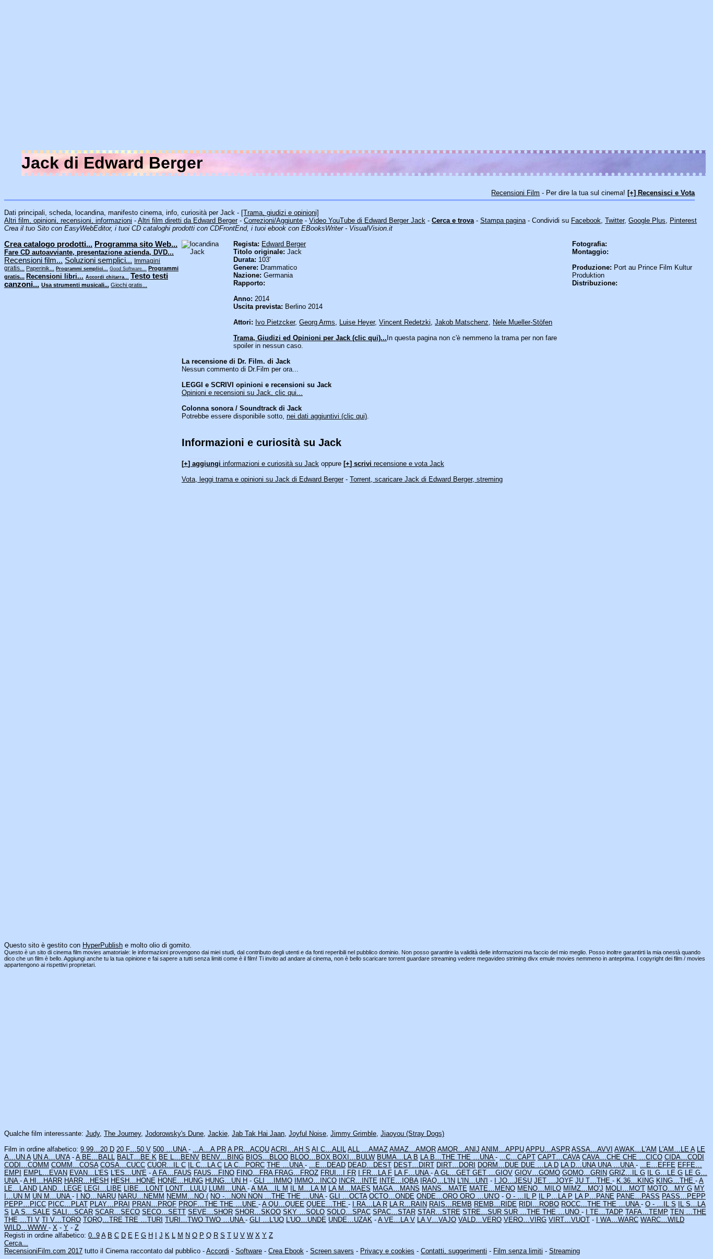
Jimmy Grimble (353, 1133)
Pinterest (683, 220)
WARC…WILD (662, 1220)
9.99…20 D (97, 1149)
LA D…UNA (579, 1165)
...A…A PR (209, 1149)
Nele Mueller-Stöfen (522, 322)
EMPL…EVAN (45, 1173)
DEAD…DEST (369, 1165)
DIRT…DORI (456, 1165)
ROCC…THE (582, 1204)
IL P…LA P (556, 1196)
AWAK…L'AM (635, 1149)
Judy (93, 1133)
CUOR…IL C (166, 1165)
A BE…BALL (95, 1157)
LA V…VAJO (436, 1220)
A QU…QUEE (283, 1204)
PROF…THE (199, 1204)
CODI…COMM (26, 1165)
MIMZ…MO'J (583, 1188)
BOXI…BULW (353, 1157)
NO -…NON (229, 1196)
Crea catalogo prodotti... (48, 244)
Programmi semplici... (82, 268)
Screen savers (332, 1251)
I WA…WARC (617, 1220)
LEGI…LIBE (103, 1188)
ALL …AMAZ (368, 1149)
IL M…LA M (308, 1188)
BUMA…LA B (397, 1157)
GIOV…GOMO (537, 1173)
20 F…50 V (133, 1149)
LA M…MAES (349, 1188)
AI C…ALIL (329, 1149)
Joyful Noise (307, 1133)
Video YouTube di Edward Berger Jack (367, 220)
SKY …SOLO (304, 1212)
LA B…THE (438, 1157)
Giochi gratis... (129, 285)
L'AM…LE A (677, 1149)
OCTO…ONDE (391, 1196)
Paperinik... (40, 268)
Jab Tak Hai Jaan (258, 1133)
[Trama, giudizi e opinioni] (280, 213)
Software (248, 1251)
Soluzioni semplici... (98, 260)
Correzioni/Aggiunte (273, 220)
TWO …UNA (225, 1220)
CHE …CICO (642, 1157)
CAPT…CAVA (559, 1157)
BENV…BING (222, 1157)
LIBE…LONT (143, 1188)
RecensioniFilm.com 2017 (43, 1251)
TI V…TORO (61, 1220)
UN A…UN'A (51, 1157)
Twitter (614, 220)
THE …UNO (561, 1212)
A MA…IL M (269, 1188)
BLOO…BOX (311, 1157)
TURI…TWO (185, 1220)
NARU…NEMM (141, 1196)
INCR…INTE (358, 1180)
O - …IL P (521, 1196)
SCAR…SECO (117, 1212)
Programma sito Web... (135, 244)
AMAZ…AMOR (412, 1149)
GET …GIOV (492, 1173)
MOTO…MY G (669, 1188)
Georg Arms (317, 322)
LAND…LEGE (60, 1188)
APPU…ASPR (548, 1149)
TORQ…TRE (104, 1220)
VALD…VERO (480, 1220)
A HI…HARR (42, 1180)
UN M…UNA (52, 1196)
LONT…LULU (186, 1188)
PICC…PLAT (68, 1204)
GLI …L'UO (266, 1220)
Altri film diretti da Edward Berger (187, 220)
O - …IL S (660, 1204)
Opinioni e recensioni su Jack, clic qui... (242, 393)
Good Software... (128, 268)
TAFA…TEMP (646, 1212)
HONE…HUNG (180, 1180)
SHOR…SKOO (258, 1212)
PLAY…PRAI (110, 1204)
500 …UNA (170, 1149)
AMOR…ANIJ (458, 1149)
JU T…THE (593, 1180)
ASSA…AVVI (592, 1149)
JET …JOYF (553, 1180)
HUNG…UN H (226, 1180)
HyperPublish (102, 945)
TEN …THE (688, 1212)
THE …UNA (476, 1157)
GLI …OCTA (348, 1196)
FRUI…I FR (338, 1173)
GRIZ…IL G (627, 1173)
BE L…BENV (179, 1157)
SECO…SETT (164, 1212)
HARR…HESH (86, 1180)
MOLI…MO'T (625, 1188)
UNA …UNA (617, 1165)
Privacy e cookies (387, 1251)
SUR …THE (523, 1212)
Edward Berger (284, 244)
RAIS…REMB (450, 1204)
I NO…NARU (96, 1196)
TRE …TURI (144, 1220)
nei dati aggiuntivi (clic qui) (327, 416)
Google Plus (647, 220)
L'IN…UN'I (472, 1180)
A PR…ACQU (248, 1149)
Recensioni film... (33, 260)
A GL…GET (453, 1173)
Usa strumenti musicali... (75, 285)
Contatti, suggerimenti (454, 1251)
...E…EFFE (657, 1165)
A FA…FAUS (172, 1173)
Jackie (218, 1133)
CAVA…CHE (602, 1157)
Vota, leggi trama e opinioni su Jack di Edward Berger (262, 479)
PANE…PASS (638, 1196)
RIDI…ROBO (539, 1204)
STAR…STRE (439, 1212)
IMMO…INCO (315, 1180)
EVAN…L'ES (89, 1173)
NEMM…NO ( (187, 1196)
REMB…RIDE (495, 1204)
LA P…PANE (594, 1196)
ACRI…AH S (290, 1149)
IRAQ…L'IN (437, 1180)
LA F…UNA (412, 1173)
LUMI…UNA (228, 1188)
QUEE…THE (327, 1204)
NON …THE (267, 1196)
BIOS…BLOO (267, 1157)
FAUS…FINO (214, 1173)
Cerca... (16, 1243)
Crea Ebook (286, 1251)
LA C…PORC (244, 1165)
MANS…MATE (444, 1188)
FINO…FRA (255, 1173)
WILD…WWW (26, 1227)
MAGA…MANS (396, 1188)
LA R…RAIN (408, 1204)
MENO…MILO (539, 1188)
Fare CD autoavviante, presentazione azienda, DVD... (89, 252)
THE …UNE (239, 1204)
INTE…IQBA (398, 1180)
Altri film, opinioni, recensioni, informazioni (68, 220)
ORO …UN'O (480, 1196)
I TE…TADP (604, 1212)
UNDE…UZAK (350, 1220)
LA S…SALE (30, 1212)
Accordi (217, 1251)
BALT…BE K (137, 1157)
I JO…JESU (513, 1180)
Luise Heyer (357, 322)
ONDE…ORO (438, 1196)
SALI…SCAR (72, 1212)
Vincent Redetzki (405, 322)
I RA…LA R (369, 1204)
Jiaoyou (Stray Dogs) (412, 1133)
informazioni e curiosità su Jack (250, 463)
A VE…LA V (396, 1220)
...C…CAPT (518, 1157)
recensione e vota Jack (393, 463)
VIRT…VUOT (569, 1220)
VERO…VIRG (525, 1220)
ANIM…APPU (502, 1149)
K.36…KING (635, 1180)
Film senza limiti (518, 1251)
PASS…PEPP (684, 1196)
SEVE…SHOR (210, 1212)
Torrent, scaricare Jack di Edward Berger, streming (426, 479)
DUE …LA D (539, 1165)
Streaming (564, 1251)
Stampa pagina (503, 220)
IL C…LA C (205, 1165)
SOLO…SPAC (349, 1212)
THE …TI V (22, 1220)
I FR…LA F (375, 1173)
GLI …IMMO (273, 1180)
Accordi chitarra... (107, 277)
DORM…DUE (499, 1165)
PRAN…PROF (154, 1204)
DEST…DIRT (414, 1165)
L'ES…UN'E (129, 1173)
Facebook (586, 220)
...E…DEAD (327, 1165)
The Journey (122, 1133)
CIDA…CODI (684, 1157)
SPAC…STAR (394, 1212)
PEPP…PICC (25, 1204)
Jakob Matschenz (462, 322)
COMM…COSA (74, 1165)
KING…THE (675, 1180)
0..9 (94, 1235)
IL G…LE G (665, 1173)
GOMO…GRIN (584, 1173)
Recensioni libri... (55, 276)
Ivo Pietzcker (275, 322)
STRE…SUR (483, 1212)
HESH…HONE (133, 1180)
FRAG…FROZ (296, 1173)
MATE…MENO (492, 1188)
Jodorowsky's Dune (174, 1133)
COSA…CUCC (122, 1165)
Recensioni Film (515, 193)
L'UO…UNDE (306, 1220)
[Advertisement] (395, 77)
